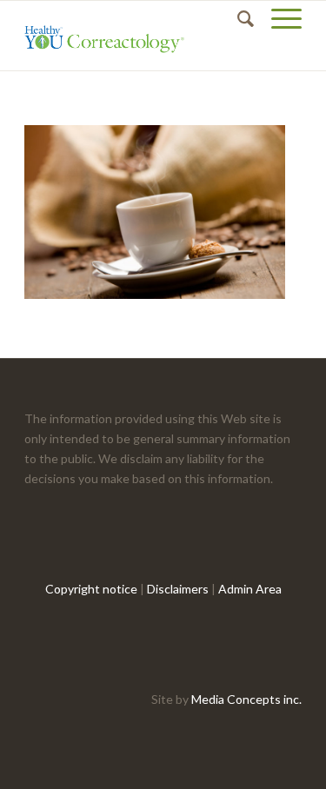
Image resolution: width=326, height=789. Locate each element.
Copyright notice (91, 588)
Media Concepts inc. (246, 699)
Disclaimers (178, 588)
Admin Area (250, 588)
